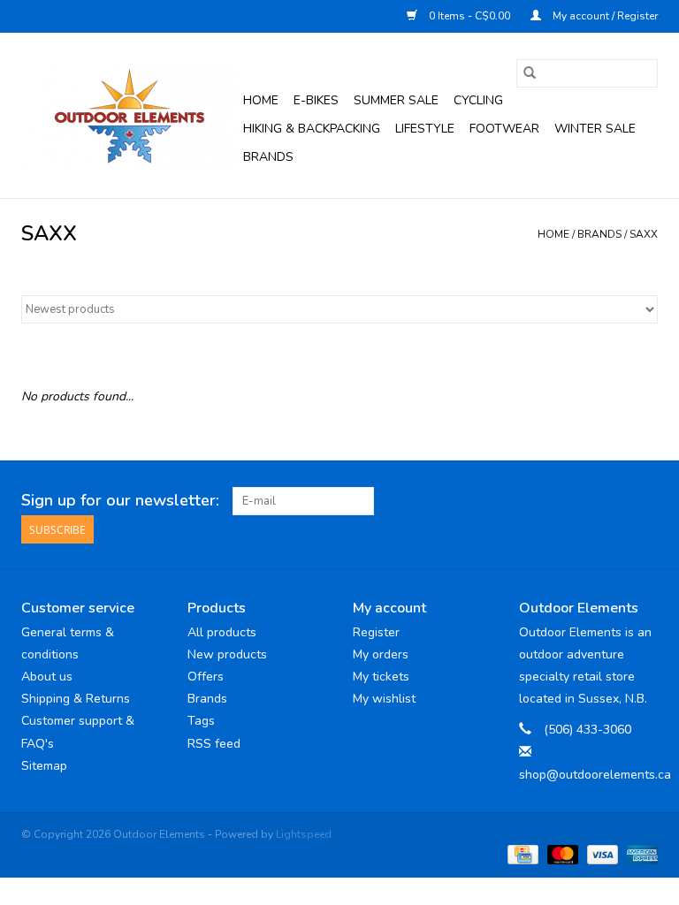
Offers (205, 676)
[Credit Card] (520, 853)
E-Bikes (316, 100)
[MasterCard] (561, 853)
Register (376, 632)
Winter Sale (595, 128)
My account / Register (604, 16)
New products (227, 654)
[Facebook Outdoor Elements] (580, 501)
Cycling (478, 100)
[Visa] (601, 853)
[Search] (529, 73)
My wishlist (384, 698)
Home (260, 100)
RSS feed (213, 743)
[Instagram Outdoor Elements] (643, 501)
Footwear (504, 128)
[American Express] (639, 853)
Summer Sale (396, 100)
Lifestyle (424, 128)
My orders (380, 654)
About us (46, 676)
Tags (201, 720)
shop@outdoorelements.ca (595, 774)
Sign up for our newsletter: (120, 500)
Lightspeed (304, 834)
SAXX (643, 234)
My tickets (381, 676)
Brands (268, 156)
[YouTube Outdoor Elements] (612, 501)
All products (221, 632)
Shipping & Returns (75, 698)
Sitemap (44, 765)
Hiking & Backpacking (311, 128)
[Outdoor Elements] (129, 116)
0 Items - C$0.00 (469, 16)
